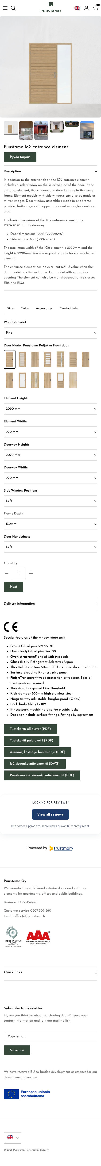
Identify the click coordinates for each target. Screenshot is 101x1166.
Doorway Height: (16, 444)
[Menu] (5, 8)
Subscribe (17, 1050)
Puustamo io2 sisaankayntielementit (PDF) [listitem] (42, 775)
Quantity (10, 563)
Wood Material (15, 322)
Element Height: (16, 398)
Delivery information (19, 604)
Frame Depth (13, 513)
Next (13, 587)
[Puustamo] (50, 7)
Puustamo (18, 1150)
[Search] (15, 8)
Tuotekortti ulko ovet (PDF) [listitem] (30, 729)
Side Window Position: (20, 490)
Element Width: (15, 421)
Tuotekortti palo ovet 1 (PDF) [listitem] (31, 740)
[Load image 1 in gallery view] (50, 67)
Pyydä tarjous (20, 157)
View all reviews (50, 814)
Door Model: (36, 345)
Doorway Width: (15, 467)
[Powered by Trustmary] (50, 848)
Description (12, 171)
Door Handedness (17, 537)
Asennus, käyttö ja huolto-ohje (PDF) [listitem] (37, 752)
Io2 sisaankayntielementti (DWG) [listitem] (35, 764)
